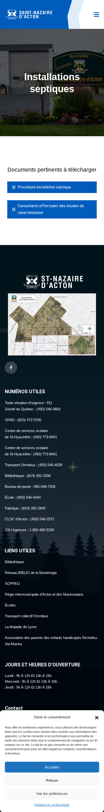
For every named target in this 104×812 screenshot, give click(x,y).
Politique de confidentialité (52, 805)
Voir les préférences (52, 794)
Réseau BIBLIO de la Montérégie (31, 573)
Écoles (10, 605)
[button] (96, 717)
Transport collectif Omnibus (26, 616)
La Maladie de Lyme (21, 627)
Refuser (52, 780)
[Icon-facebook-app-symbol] (11, 367)
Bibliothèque (14, 562)
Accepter (52, 767)
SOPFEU (12, 583)
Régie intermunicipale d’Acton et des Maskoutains (44, 594)
